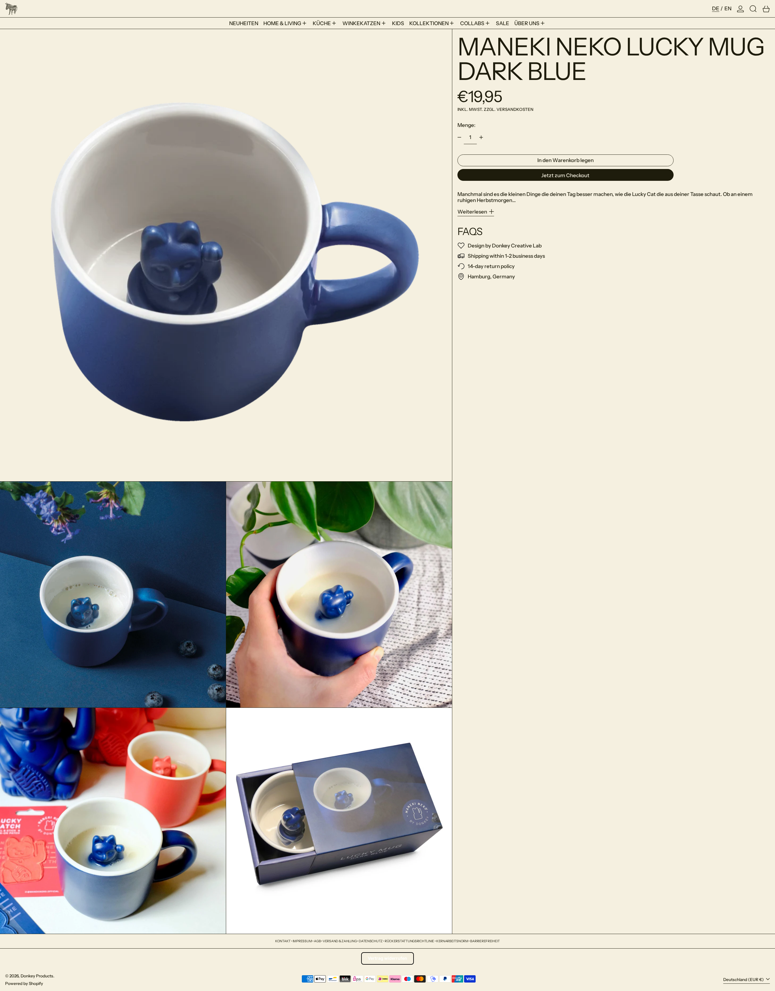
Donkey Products (37, 975)
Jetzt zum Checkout (565, 175)
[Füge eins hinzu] (481, 137)
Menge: (466, 125)
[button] (753, 8)
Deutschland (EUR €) (744, 979)
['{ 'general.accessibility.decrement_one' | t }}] (459, 137)
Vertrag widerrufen (387, 958)
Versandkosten (514, 109)
